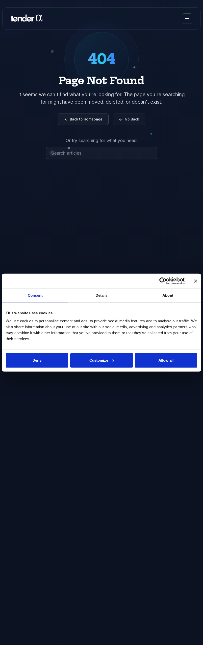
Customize (98, 360)
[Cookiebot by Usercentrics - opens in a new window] (163, 281)
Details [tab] (102, 295)
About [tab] (167, 295)
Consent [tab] (35, 295)
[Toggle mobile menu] (187, 18)
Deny (36, 360)
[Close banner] (195, 281)
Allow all (166, 360)
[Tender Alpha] (27, 19)
